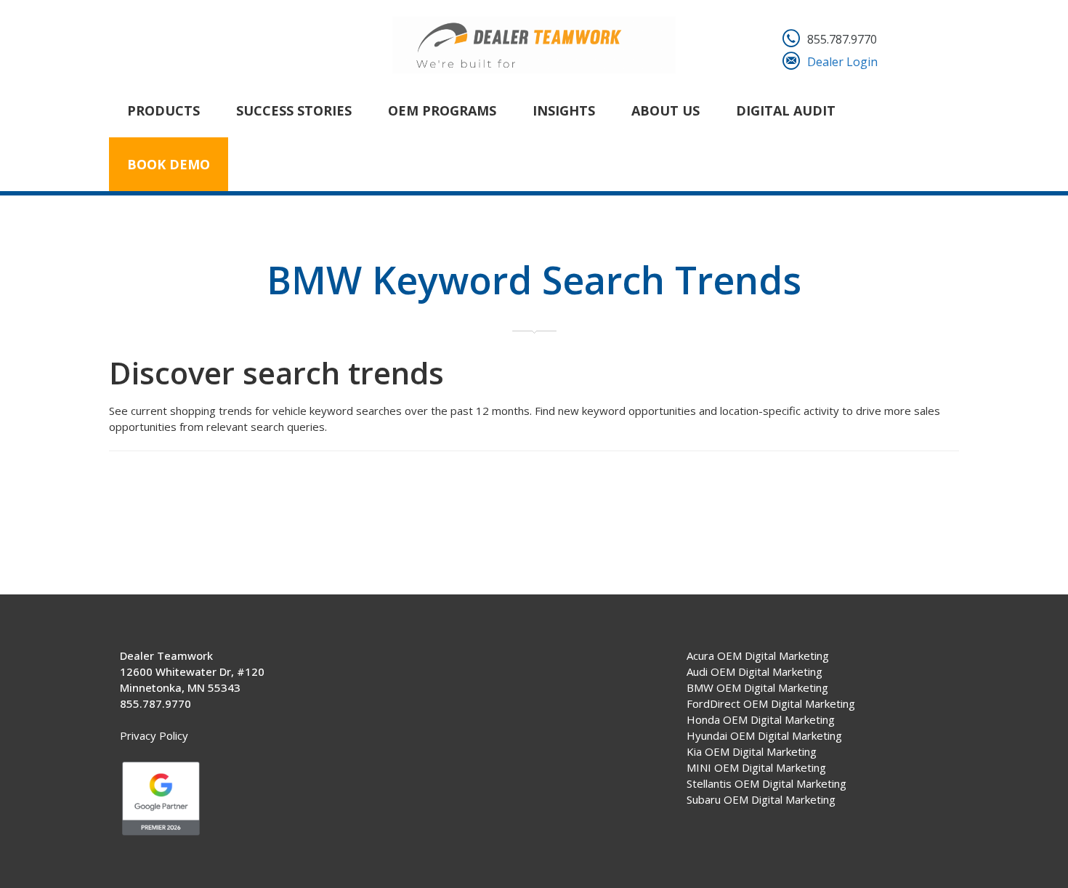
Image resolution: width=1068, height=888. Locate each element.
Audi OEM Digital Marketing (754, 671)
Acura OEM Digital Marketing (758, 655)
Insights (564, 110)
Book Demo (168, 164)
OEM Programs (442, 110)
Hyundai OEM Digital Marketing (764, 735)
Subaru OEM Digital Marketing (761, 799)
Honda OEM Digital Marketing (761, 719)
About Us (665, 110)
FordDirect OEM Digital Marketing (771, 703)
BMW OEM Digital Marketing (757, 687)
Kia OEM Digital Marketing (752, 751)
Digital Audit (786, 110)
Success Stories (294, 110)
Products (163, 110)
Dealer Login (842, 62)
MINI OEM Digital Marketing (756, 767)
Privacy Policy (154, 735)
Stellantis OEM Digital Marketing (766, 783)
